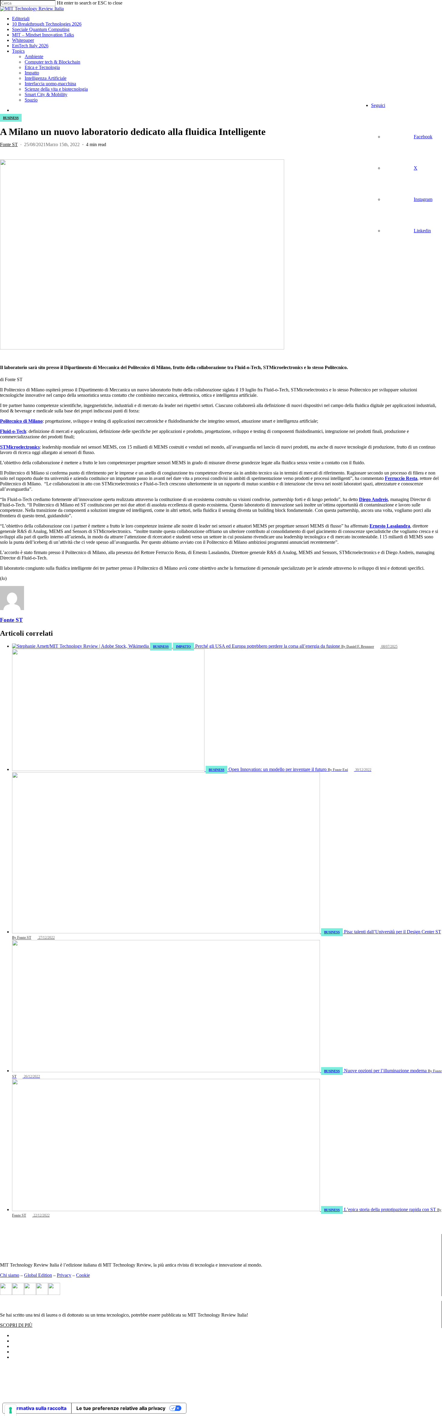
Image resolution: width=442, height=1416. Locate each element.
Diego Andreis (373, 499)
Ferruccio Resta (401, 478)
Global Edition (38, 1275)
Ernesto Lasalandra (390, 525)
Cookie (83, 1275)
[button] (16, 1325)
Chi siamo (9, 1275)
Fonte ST (9, 144)
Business (11, 118)
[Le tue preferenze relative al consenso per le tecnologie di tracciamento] (10, 1410)
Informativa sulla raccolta (37, 1408)
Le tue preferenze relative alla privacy (120, 1408)
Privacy (64, 1275)
